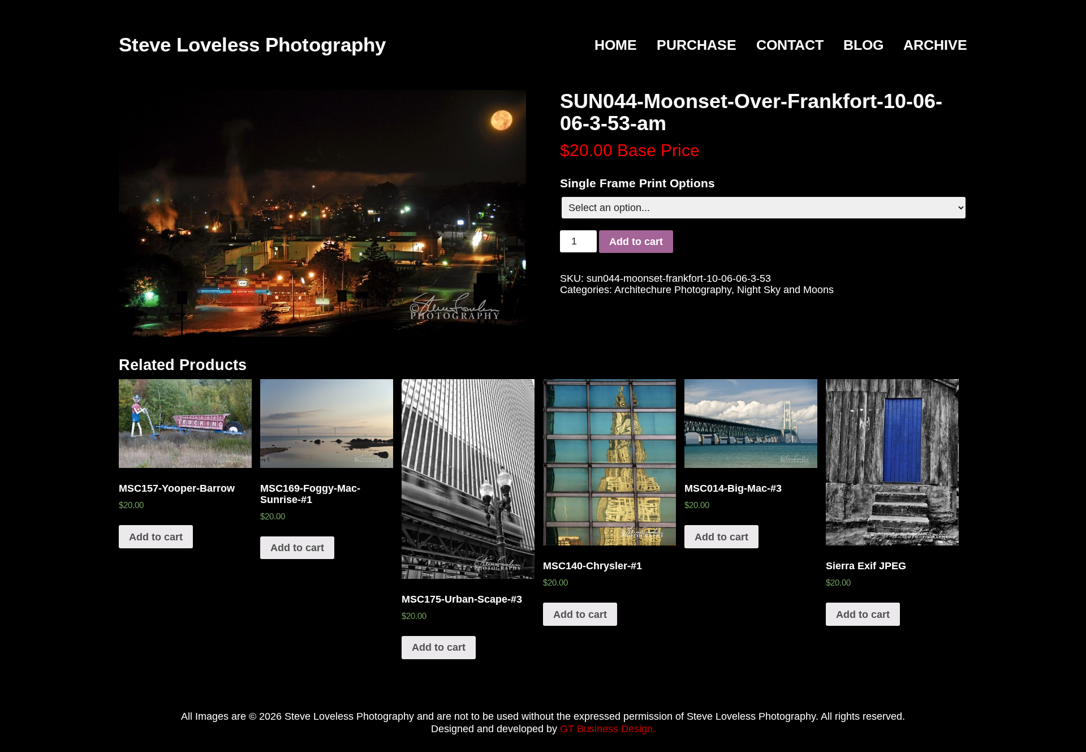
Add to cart (636, 241)
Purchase (696, 45)
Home (615, 45)
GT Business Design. (608, 728)
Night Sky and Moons (785, 289)
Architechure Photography (672, 289)
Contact (790, 45)
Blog (863, 45)
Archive (935, 45)
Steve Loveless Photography (252, 44)
